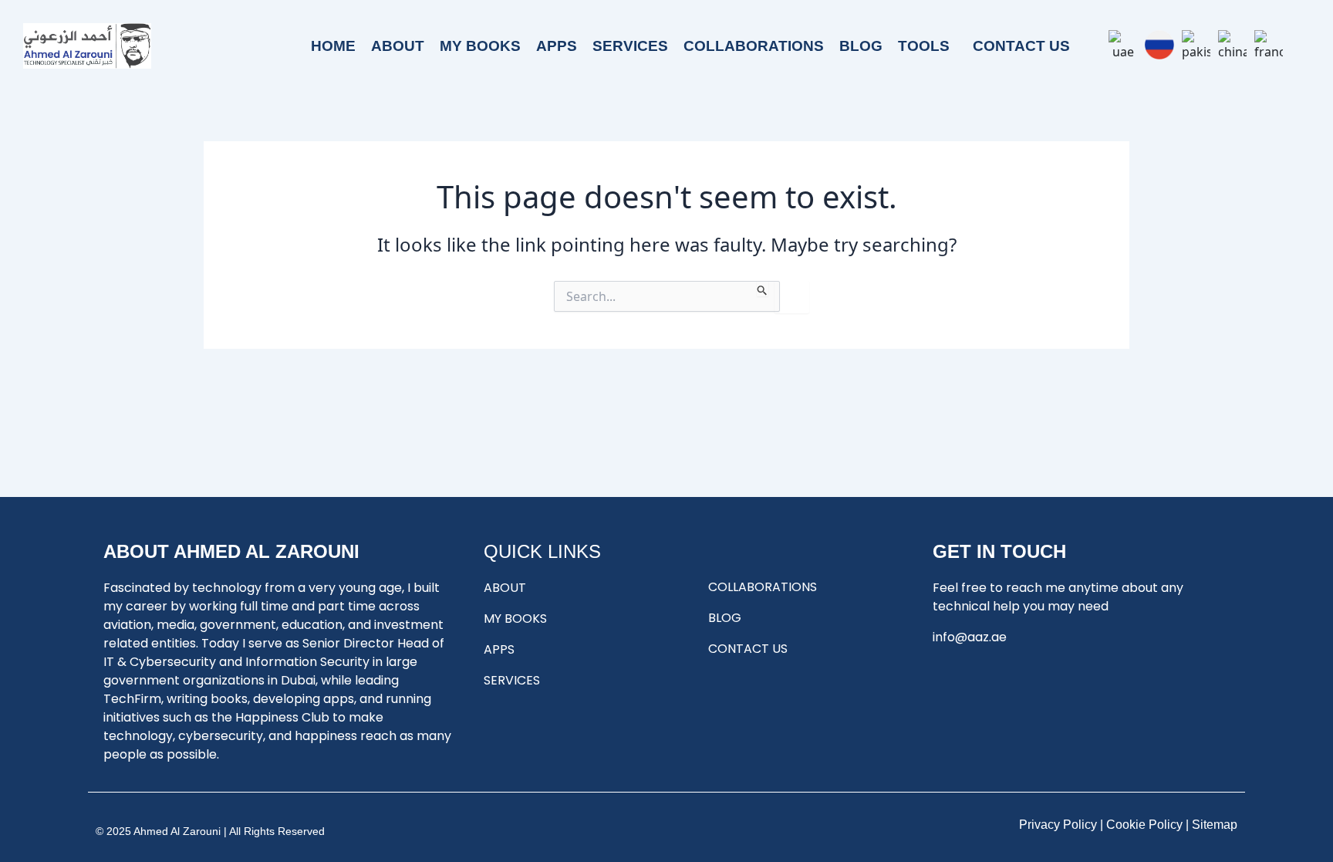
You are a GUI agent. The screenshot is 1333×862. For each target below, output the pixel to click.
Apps (556, 46)
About (397, 46)
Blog (860, 46)
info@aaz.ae (970, 637)
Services (630, 46)
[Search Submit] (762, 288)
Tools (924, 46)
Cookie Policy (1144, 824)
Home (333, 46)
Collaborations (753, 46)
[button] (927, 46)
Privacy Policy (1058, 824)
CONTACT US (1021, 46)
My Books (480, 46)
